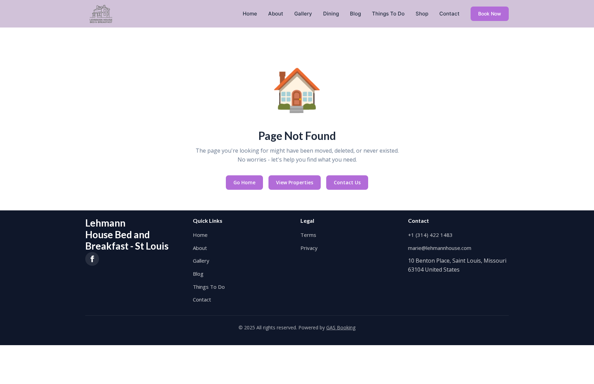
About (275, 13)
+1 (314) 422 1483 (430, 234)
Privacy (309, 247)
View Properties (294, 182)
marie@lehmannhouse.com (439, 247)
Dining (331, 13)
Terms (308, 234)
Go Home (244, 182)
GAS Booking (340, 327)
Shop (422, 13)
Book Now (489, 14)
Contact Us (347, 182)
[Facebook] (92, 259)
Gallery (303, 13)
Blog (355, 13)
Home (250, 13)
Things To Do (388, 13)
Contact (449, 13)
